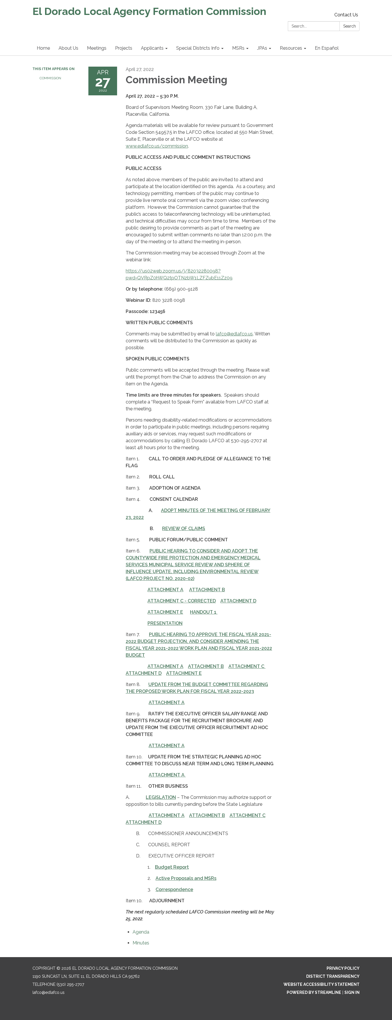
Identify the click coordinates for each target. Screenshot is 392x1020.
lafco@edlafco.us (234, 334)
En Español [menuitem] (327, 48)
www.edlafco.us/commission (157, 146)
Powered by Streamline (314, 992)
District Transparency (333, 976)
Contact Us (346, 15)
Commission (50, 78)
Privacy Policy (343, 968)
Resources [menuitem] (291, 48)
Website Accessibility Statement (322, 984)
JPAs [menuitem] (262, 48)
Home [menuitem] (43, 48)
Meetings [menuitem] (96, 48)
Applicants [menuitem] (152, 48)
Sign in (352, 992)
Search (349, 26)
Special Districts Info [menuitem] (198, 48)
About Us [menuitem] (68, 48)
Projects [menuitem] (123, 48)
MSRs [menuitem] (238, 48)
